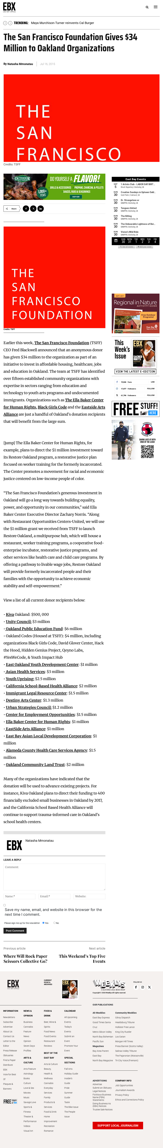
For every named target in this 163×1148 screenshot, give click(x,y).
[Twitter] (33, 208)
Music (26, 1097)
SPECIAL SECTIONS (69, 1060)
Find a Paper (9, 1060)
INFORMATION (10, 1011)
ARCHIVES (48, 982)
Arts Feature (30, 1069)
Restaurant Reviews (49, 1043)
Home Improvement (50, 1119)
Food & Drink (50, 1112)
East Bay (97, 1055)
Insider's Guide (68, 1080)
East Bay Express (101, 1017)
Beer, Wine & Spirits (50, 1024)
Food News (49, 1031)
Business (28, 1022)
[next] (10, 23)
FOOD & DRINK (48, 1013)
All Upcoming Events (70, 1019)
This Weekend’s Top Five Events (82, 958)
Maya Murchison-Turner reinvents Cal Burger (62, 23)
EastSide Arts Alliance (25, 729)
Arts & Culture (51, 1064)
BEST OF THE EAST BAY (51, 1055)
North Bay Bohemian (103, 1036)
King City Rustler (123, 1032)
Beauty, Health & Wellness (48, 1074)
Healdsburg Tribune (125, 1022)
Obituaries (8, 1055)
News (26, 1036)
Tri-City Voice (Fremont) (126, 1060)
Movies (27, 1092)
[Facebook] (26, 208)
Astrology (28, 1073)
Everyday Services (48, 1090)
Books (27, 1078)
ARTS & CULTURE (28, 1060)
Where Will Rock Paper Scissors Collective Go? (25, 958)
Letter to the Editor (9, 1043)
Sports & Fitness (28, 1109)
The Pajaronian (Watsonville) (129, 1055)
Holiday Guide (71, 1073)
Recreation (49, 1126)
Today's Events (68, 1029)
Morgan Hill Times (124, 1041)
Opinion (27, 1041)
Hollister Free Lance (125, 1027)
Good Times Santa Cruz (102, 1024)
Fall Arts (68, 1069)
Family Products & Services (49, 1102)
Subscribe (8, 1022)
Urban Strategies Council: (29, 707)
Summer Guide (68, 1095)
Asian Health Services (25, 671)
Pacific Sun (98, 1041)
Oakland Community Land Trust (35, 764)
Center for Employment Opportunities (40, 714)
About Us (7, 1031)
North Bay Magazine (103, 1060)
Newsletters (9, 1017)
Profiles (27, 1050)
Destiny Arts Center (23, 700)
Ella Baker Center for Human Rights (38, 721)
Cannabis (28, 1027)
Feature (27, 1031)
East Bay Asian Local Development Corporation (48, 736)
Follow (151, 388)
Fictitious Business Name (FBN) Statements (102, 1097)
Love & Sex (29, 1088)
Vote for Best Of (9, 1076)
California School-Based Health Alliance (41, 686)
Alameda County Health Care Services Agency (46, 750)
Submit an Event (69, 1038)
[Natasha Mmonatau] (14, 845)
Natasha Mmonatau (20, 64)
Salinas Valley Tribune (126, 1051)
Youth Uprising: (20, 678)
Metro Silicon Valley (102, 1032)
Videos (27, 1126)
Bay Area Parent (101, 1051)
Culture (27, 1083)
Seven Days (29, 1046)
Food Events (50, 1036)
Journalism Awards (125, 1090)
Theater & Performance (30, 1119)
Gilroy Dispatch (122, 1017)
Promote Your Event (71, 1048)
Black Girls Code (52, 407)
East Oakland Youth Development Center (42, 664)
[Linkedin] (40, 208)
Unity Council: (19, 621)
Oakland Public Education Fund (34, 628)
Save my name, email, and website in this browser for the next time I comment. (53, 912)
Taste (67, 1102)
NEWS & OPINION (28, 1013)
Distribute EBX (8, 1067)
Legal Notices (99, 1091)
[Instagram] (142, 987)
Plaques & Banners (8, 1086)
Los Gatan (120, 1036)
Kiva (10, 614)
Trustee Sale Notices (103, 1109)
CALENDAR (70, 1011)
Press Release (10, 1050)
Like (153, 382)
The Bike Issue (71, 1107)
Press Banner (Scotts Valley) (129, 1046)
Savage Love (30, 1102)
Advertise (7, 1027)
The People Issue (69, 1114)
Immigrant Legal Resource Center (36, 693)
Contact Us (8, 1036)
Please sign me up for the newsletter (22, 923)
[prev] (5, 23)
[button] (147, 7)
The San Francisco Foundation (61, 342)
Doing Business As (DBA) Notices (102, 1104)
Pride (66, 1088)
